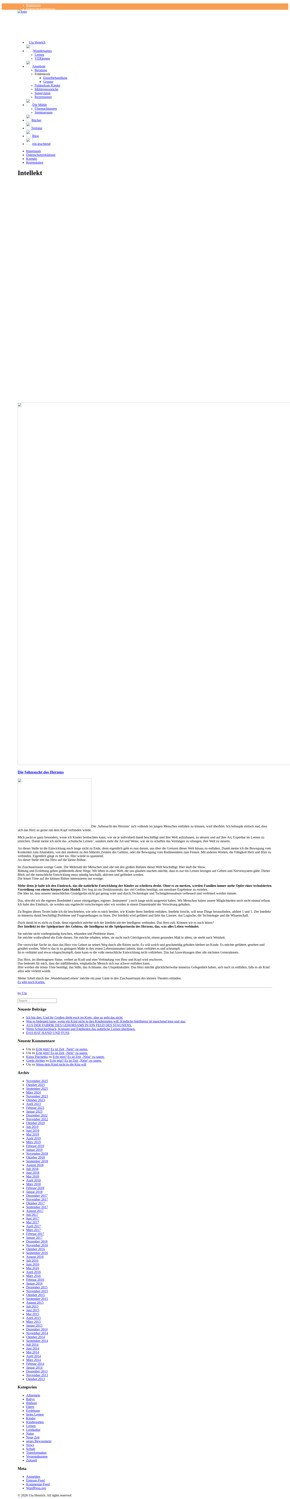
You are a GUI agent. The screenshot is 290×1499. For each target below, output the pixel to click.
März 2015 (33, 1321)
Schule (30, 1449)
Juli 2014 (32, 1344)
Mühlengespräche (46, 89)
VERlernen (42, 58)
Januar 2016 (34, 1283)
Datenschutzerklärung (40, 9)
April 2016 (33, 1272)
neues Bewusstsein (38, 1441)
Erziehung (33, 1410)
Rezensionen (43, 97)
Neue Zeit (32, 1437)
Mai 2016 (32, 1268)
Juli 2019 (32, 1127)
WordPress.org (36, 1488)
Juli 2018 (32, 1169)
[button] (149, 48)
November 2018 (37, 1153)
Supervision (43, 93)
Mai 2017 (32, 1222)
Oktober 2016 (35, 1249)
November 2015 (37, 1291)
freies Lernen (35, 1414)
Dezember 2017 (37, 1195)
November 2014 (37, 1333)
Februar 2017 (35, 1234)
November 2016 (37, 1245)
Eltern (30, 1407)
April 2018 (33, 1180)
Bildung (31, 1403)
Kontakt (31, 158)
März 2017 (33, 1230)
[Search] (37, 1000)
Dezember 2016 (37, 1241)
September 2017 (37, 1207)
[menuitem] (149, 5)
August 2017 (35, 1211)
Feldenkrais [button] (42, 74)
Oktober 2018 (35, 1157)
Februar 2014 (35, 1363)
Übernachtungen (46, 108)
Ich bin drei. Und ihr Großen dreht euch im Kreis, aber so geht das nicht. (74, 1017)
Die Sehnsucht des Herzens (41, 772)
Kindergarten (35, 1422)
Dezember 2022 (37, 1115)
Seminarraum (43, 112)
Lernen (39, 54)
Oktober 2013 (35, 1379)
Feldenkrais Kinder (47, 85)
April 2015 (33, 1318)
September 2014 (37, 1341)
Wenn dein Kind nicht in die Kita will (61, 1064)
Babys (30, 1399)
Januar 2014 (34, 1367)
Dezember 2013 (37, 1371)
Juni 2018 (32, 1172)
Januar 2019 (34, 1150)
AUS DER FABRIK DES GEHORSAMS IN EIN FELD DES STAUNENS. (79, 1025)
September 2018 (37, 1161)
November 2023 (37, 1096)
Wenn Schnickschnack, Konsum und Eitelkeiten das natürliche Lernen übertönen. (80, 1029)
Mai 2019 (32, 1134)
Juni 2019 (32, 1130)
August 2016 (35, 1257)
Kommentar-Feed (38, 1484)
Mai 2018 (32, 1176)
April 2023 (33, 1104)
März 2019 (33, 1142)
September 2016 (37, 1253)
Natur (30, 1433)
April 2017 (33, 1226)
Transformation (36, 1452)
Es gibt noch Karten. (31, 982)
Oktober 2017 (35, 1203)
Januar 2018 (34, 1192)
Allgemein (33, 1395)
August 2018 (35, 1165)
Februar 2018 (35, 1188)
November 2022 (37, 1119)
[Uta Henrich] (145, 18)
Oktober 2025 (35, 1085)
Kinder (30, 1418)
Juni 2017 (32, 1218)
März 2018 (33, 1184)
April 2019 (33, 1138)
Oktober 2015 (35, 1295)
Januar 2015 (34, 1325)
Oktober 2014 (35, 1337)
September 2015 (37, 1299)
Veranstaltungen (37, 1456)
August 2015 (35, 1302)
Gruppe (48, 81)
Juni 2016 (32, 1264)
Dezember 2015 (37, 1287)
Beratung (41, 70)
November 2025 (37, 1081)
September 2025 (37, 1088)
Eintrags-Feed (35, 1480)
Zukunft (31, 1460)
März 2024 (33, 1092)
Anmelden (33, 1476)
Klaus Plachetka (37, 1057)
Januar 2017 (34, 1237)
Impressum (33, 5)
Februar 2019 (35, 1146)
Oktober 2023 (35, 1100)
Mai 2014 (32, 1352)
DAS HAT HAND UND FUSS (47, 1033)
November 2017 (37, 1199)
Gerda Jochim (35, 1060)
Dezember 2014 (37, 1329)
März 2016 (33, 1276)
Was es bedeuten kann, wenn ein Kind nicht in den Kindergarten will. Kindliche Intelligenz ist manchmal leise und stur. (106, 1021)
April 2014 (33, 1356)
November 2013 (37, 1375)
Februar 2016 (35, 1279)
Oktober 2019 (35, 1123)
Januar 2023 (34, 1111)
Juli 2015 (32, 1306)
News (30, 1445)
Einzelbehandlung (55, 78)
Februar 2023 (35, 1107)
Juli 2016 (32, 1260)
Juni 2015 (32, 1310)
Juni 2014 (32, 1348)
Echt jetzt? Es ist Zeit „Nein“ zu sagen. (62, 1049)
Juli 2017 (32, 1214)
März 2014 (33, 1360)
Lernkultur (33, 1430)
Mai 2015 (32, 1314)
